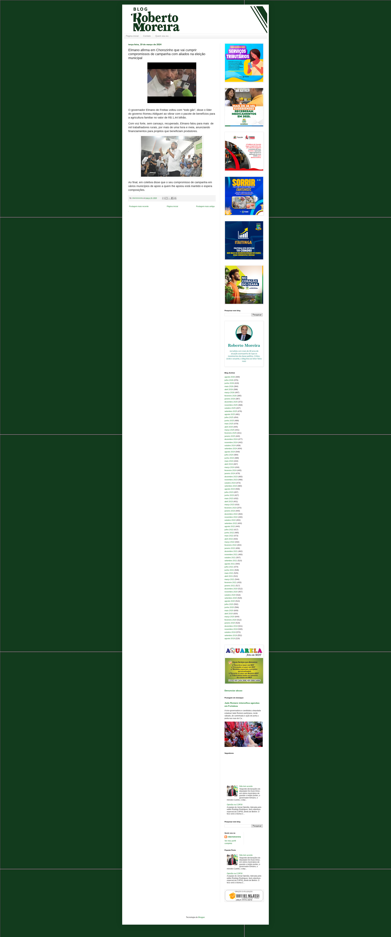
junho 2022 (229, 533)
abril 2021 (229, 576)
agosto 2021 (230, 564)
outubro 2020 (230, 595)
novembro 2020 (231, 592)
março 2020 (229, 617)
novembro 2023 (231, 480)
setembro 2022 (231, 523)
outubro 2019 (230, 632)
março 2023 (229, 505)
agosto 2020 (230, 601)
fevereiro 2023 (231, 508)
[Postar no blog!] (166, 198)
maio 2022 (229, 536)
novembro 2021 (231, 554)
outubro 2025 (230, 408)
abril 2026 (229, 389)
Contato (147, 36)
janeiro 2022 (230, 548)
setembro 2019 (231, 635)
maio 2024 (229, 461)
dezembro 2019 (231, 626)
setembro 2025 (231, 411)
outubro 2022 (230, 520)
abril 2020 (229, 614)
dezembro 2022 (231, 514)
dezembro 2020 (231, 589)
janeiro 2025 (230, 436)
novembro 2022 (231, 517)
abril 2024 (229, 464)
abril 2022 (229, 539)
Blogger (201, 917)
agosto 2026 (230, 377)
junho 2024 (229, 458)
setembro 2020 (231, 598)
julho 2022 (229, 530)
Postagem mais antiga (205, 206)
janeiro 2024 (230, 473)
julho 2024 (229, 455)
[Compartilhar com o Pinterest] (175, 198)
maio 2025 (229, 424)
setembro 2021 (231, 561)
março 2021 (229, 579)
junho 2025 (229, 421)
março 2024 (229, 467)
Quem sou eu (161, 36)
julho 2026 (229, 380)
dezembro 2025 (231, 402)
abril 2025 (229, 427)
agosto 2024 (230, 452)
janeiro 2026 (230, 399)
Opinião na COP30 (235, 805)
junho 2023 (229, 495)
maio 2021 (229, 573)
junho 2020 (229, 607)
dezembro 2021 (231, 551)
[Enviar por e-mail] (163, 198)
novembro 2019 (231, 629)
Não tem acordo (246, 786)
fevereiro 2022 (231, 545)
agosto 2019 (230, 638)
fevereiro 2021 (231, 582)
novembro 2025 (231, 405)
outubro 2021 (230, 558)
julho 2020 (229, 604)
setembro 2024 (231, 449)
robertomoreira (234, 837)
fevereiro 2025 (231, 433)
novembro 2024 (231, 442)
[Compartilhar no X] (169, 198)
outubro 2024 (230, 445)
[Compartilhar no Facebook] (172, 198)
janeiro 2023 (230, 511)
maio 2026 (229, 386)
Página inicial (132, 36)
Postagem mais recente (139, 206)
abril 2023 (229, 501)
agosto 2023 (230, 489)
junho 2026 (229, 383)
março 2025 (229, 430)
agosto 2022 (230, 526)
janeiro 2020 (230, 623)
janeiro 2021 (230, 586)
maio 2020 (229, 611)
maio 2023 (229, 498)
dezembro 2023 (231, 477)
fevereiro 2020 (231, 620)
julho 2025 (229, 417)
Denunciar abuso (233, 690)
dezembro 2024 (231, 439)
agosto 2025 (230, 414)
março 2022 (229, 542)
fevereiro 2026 (231, 396)
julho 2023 (229, 492)
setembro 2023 (231, 486)
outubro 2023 (230, 483)
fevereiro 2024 (231, 470)
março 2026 (229, 392)
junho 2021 (229, 570)
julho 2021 (229, 567)
